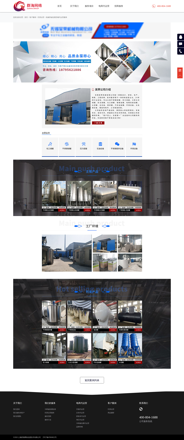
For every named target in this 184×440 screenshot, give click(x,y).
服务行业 (48, 420)
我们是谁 (16, 409)
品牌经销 (79, 427)
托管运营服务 (49, 413)
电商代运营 (104, 6)
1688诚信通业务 (50, 409)
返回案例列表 (92, 380)
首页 (59, 6)
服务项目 (89, 6)
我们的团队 (17, 416)
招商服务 (118, 6)
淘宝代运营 (80, 420)
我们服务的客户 (19, 413)
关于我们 (74, 6)
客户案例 (32, 17)
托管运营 (41, 17)
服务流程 (48, 416)
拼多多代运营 (81, 416)
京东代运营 (80, 413)
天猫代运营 (80, 409)
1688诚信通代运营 (82, 423)
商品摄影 (111, 413)
